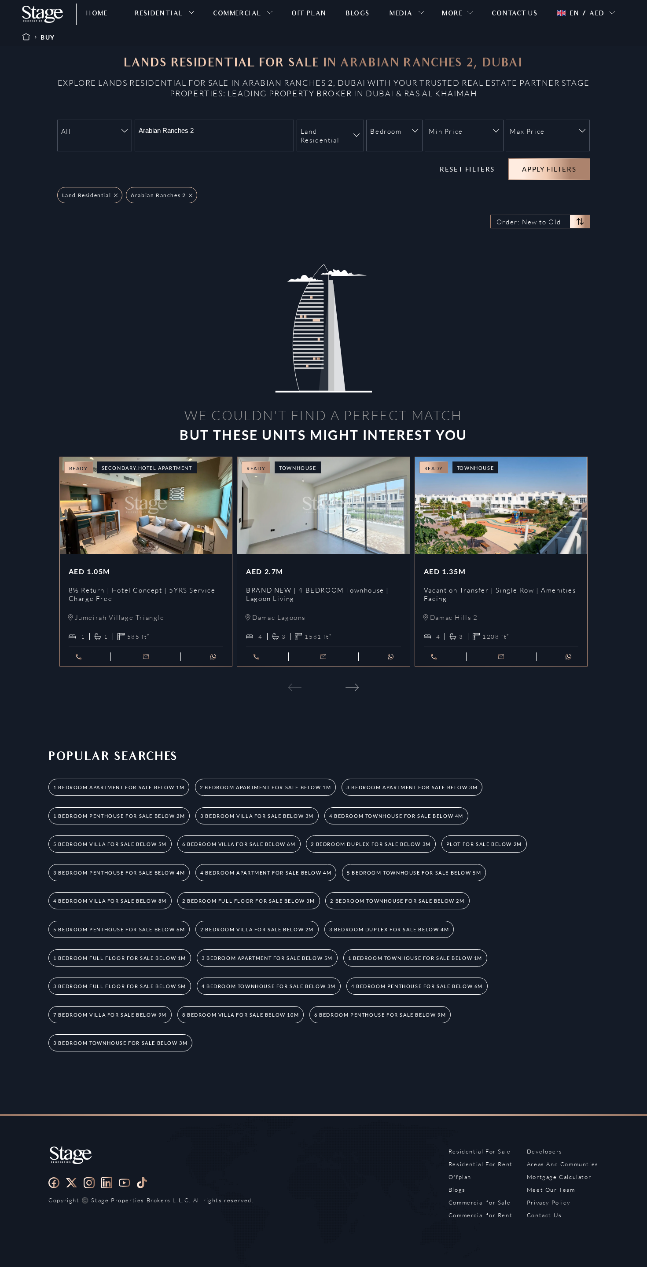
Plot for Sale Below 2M (484, 844)
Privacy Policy (548, 1202)
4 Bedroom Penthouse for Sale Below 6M (417, 986)
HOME (96, 14)
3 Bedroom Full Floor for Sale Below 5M (119, 986)
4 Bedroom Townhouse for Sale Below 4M (396, 816)
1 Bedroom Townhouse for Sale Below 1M (415, 958)
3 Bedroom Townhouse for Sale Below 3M (120, 1043)
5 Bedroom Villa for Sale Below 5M (110, 844)
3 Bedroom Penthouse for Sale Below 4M (119, 872)
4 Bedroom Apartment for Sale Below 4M (265, 872)
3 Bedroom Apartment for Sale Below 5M (267, 958)
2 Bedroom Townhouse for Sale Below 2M (397, 901)
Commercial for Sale (479, 1202)
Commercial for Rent (480, 1215)
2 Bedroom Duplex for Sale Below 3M (370, 844)
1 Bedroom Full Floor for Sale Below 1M (119, 958)
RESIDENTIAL (159, 14)
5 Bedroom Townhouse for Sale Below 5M (414, 872)
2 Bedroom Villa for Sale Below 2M (257, 929)
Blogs (457, 1189)
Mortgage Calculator (559, 1176)
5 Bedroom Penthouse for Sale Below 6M (119, 929)
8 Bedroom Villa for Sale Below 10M (240, 1015)
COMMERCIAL (237, 14)
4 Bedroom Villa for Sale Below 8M (110, 901)
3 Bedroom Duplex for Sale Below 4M (389, 929)
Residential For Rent (480, 1164)
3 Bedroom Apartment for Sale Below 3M (412, 787)
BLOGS (358, 14)
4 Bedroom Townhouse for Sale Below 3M (269, 986)
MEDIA (401, 14)
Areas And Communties (563, 1164)
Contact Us (544, 1215)
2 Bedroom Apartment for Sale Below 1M (265, 787)
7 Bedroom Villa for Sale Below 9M (110, 1015)
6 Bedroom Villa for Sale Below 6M (239, 844)
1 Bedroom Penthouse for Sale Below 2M (119, 816)
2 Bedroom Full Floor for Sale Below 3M (248, 901)
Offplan (459, 1176)
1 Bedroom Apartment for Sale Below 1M (118, 787)
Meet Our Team (551, 1189)
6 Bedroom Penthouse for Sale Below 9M (380, 1015)
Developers (544, 1151)
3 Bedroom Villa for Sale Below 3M (257, 816)
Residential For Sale (479, 1151)
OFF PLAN (309, 14)
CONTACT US (515, 14)
